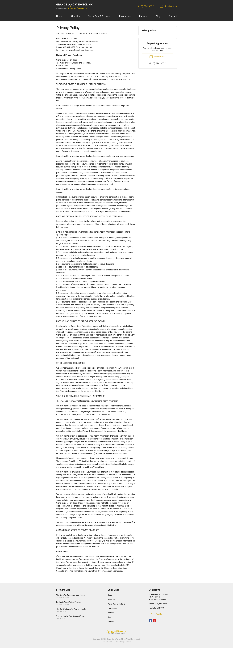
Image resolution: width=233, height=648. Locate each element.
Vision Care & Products (99, 16)
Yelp (154, 620)
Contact (173, 16)
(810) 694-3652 (145, 6)
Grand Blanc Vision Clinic (116, 639)
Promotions (125, 16)
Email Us (158, 614)
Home (59, 16)
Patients (143, 16)
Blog (158, 16)
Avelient (127, 642)
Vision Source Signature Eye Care (116, 631)
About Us (75, 16)
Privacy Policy (149, 30)
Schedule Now (159, 57)
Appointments (170, 6)
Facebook (150, 620)
